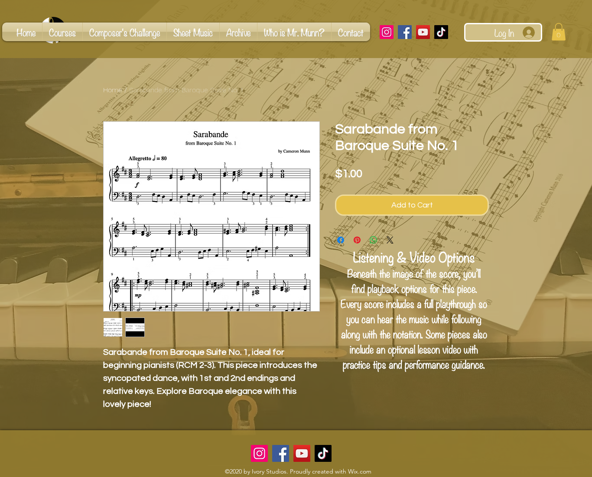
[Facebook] (405, 32)
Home (112, 90)
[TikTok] (441, 32)
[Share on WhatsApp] (373, 240)
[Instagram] (387, 32)
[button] (558, 32)
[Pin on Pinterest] (357, 240)
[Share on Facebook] (340, 240)
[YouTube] (423, 32)
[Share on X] (390, 240)
